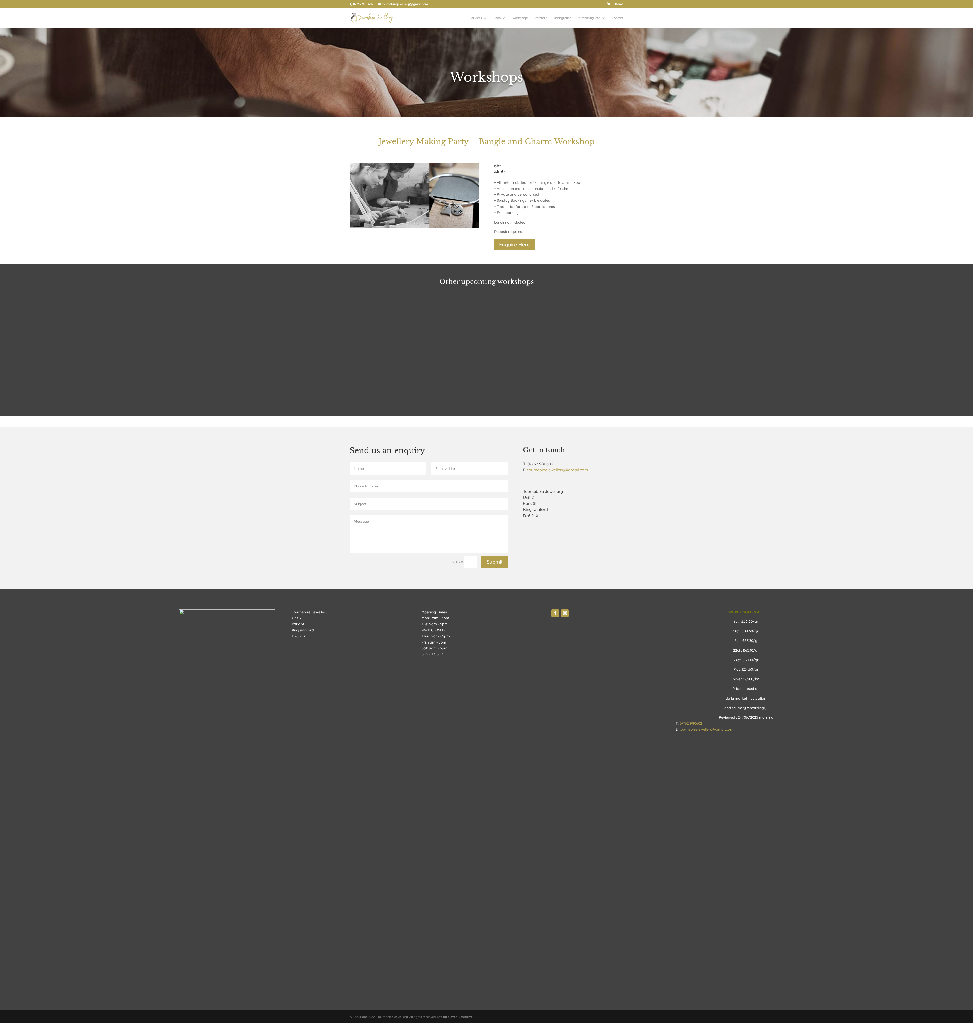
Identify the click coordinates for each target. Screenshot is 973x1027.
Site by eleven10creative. (455, 1017)
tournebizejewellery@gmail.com (557, 469)
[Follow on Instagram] (565, 613)
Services (476, 18)
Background (562, 18)
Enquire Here (514, 244)
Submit (494, 562)
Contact (617, 18)
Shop (497, 18)
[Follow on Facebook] (555, 613)
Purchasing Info (589, 18)
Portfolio (541, 18)
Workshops (520, 18)
